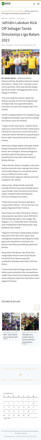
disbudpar (9, 45)
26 (9, 415)
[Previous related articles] (32, 307)
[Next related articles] (37, 307)
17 (33, 407)
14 (19, 407)
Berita (22, 11)
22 (23, 411)
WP (14, 436)
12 (9, 407)
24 (33, 411)
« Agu (5, 418)
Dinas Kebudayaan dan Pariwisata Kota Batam (22, 431)
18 (4, 411)
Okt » (8, 418)
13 (14, 407)
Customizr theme (32, 436)
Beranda (4, 11)
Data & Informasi (13, 11)
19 (9, 411)
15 (23, 407)
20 (14, 411)
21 (19, 411)
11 (4, 407)
